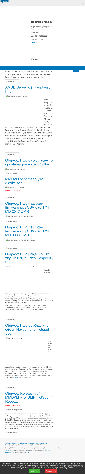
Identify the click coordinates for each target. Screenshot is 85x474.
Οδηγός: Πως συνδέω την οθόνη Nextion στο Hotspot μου (27, 329)
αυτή (16, 377)
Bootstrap (8, 450)
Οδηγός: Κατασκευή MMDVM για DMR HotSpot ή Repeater (29, 397)
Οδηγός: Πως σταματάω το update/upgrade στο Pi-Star (29, 162)
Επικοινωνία (35, 43)
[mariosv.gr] (4, 1)
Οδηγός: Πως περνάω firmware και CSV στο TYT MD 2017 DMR (27, 207)
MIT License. (48, 450)
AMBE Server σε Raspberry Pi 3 (27, 89)
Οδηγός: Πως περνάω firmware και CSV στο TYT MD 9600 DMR (27, 230)
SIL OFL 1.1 (28, 452)
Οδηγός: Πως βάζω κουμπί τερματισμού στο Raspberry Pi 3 (29, 257)
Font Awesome (9, 452)
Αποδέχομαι (34, 471)
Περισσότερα (51, 471)
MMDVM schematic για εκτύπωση (24, 180)
